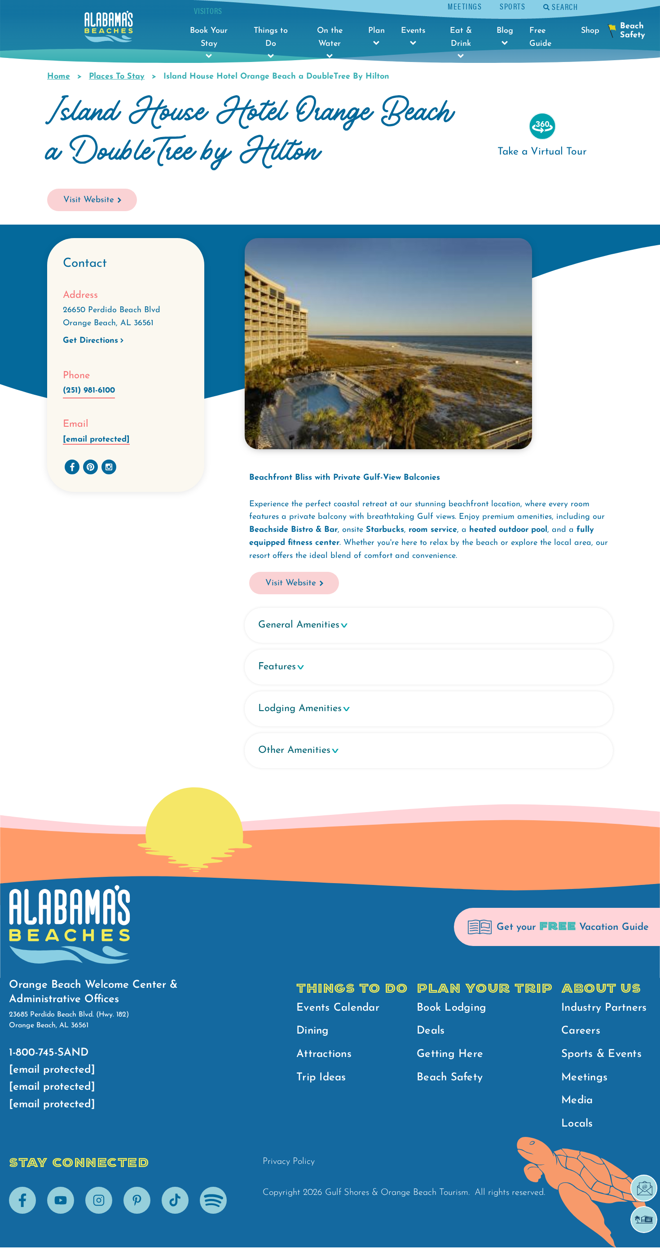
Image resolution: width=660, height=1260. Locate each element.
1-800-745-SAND (48, 1053)
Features (277, 667)
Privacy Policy (289, 1161)
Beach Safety (450, 1077)
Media (577, 1100)
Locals (577, 1124)
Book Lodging (451, 1008)
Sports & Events (601, 1054)
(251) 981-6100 (89, 391)
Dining (312, 1031)
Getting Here (450, 1054)
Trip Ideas (321, 1077)
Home (58, 77)
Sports (512, 6)
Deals (430, 1031)
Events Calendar (337, 1008)
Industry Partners (604, 1008)
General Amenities (298, 625)
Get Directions (90, 341)
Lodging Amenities (300, 708)
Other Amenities (294, 750)
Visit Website (88, 200)
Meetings (465, 6)
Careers (580, 1031)
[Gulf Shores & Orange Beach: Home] (109, 29)
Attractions (324, 1054)
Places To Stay (117, 77)
